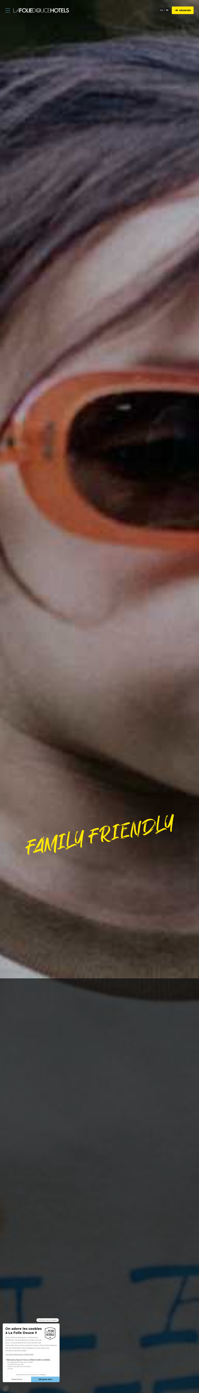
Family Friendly (129, 10)
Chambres (100, 10)
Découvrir (86, 10)
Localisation (146, 10)
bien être (113, 10)
